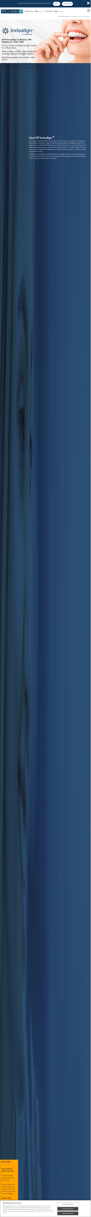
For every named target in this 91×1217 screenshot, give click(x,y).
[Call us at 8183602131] (35, 11)
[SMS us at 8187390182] (56, 11)
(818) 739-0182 (60, 11)
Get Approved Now (15, 73)
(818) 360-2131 (41, 11)
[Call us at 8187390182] (54, 11)
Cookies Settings (68, 1204)
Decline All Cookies (67, 1208)
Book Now (56, 3)
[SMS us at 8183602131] (36, 11)
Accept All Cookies (67, 1213)
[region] (45, 1208)
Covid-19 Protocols (67, 3)
